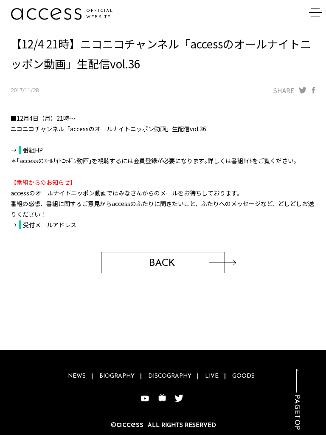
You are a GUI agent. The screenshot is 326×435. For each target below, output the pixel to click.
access (46, 12)
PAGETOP (296, 413)
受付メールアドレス (49, 224)
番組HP (33, 150)
